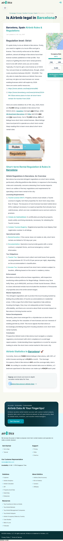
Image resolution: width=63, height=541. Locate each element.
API (5, 487)
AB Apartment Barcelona (15, 114)
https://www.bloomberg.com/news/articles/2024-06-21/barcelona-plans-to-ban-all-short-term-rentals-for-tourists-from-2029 (26, 95)
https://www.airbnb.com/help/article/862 (23, 88)
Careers (35, 483)
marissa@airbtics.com (8, 462)
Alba (29, 114)
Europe (19, 13)
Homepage (12, 13)
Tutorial (6, 452)
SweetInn (19, 111)
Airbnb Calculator (9, 483)
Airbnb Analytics (8, 480)
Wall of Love (7, 522)
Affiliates (36, 487)
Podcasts (6, 525)
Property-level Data (9, 490)
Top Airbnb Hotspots (10, 513)
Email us (35, 455)
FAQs (35, 452)
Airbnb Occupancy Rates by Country (14, 516)
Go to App (6, 449)
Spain (35, 13)
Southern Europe (28, 13)
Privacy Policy (6, 537)
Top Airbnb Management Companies (14, 510)
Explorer (6, 477)
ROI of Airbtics (37, 480)
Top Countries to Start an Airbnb (13, 504)
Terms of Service (17, 537)
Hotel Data (7, 493)
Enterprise (7, 496)
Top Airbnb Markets (9, 507)
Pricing (35, 449)
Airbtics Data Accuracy (40, 477)
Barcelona (11, 170)
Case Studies (7, 519)
